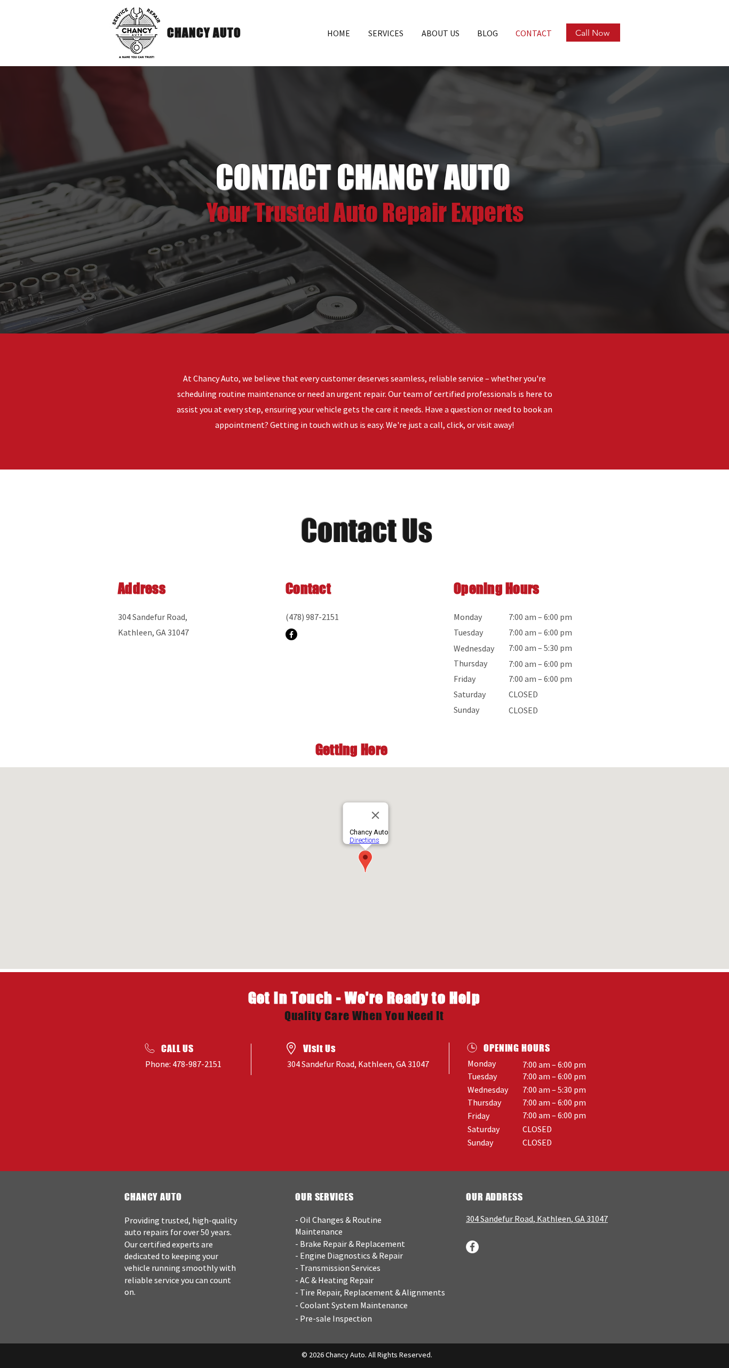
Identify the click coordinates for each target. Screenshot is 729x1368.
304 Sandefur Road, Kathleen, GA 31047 (358, 1064)
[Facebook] (291, 634)
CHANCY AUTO (204, 32)
